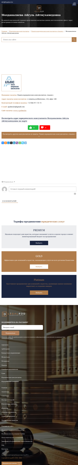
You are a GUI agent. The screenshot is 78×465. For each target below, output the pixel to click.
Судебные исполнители (10, 369)
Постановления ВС (8, 400)
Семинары (5, 396)
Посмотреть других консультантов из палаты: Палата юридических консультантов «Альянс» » (39, 135)
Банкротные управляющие (11, 353)
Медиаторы (6, 357)
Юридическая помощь (10, 463)
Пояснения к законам (9, 404)
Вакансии (5, 408)
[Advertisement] (39, 60)
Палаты (4, 365)
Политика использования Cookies (13, 434)
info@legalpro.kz (7, 2)
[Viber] (17, 143)
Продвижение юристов (10, 420)
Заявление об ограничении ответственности (17, 441)
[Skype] (22, 143)
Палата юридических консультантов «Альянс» (47, 31)
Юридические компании (10, 381)
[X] (11, 143)
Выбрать (39, 243)
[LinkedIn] (14, 143)
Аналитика (5, 392)
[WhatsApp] (20, 143)
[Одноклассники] (5, 143)
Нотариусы (5, 361)
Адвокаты (5, 345)
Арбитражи (6, 349)
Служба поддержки (8, 416)
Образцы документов (9, 412)
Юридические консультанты (19, 31)
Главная (4, 31)
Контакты (5, 449)
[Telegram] (25, 143)
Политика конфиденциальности (13, 430)
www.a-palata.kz (19, 110)
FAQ (3, 445)
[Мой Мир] (8, 143)
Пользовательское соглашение (12, 437)
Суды (3, 373)
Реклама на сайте (7, 426)
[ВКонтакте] (3, 143)
